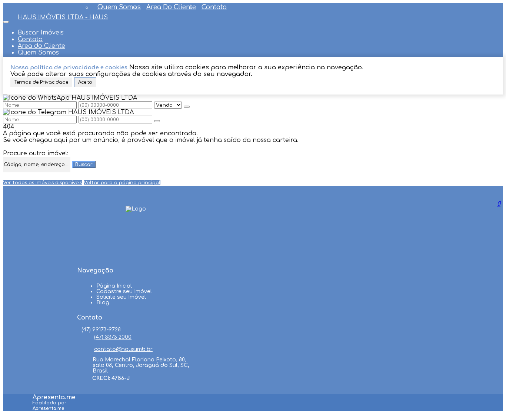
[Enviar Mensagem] (157, 121)
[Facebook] (136, 228)
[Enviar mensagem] (187, 107)
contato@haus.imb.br (123, 349)
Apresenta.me (54, 397)
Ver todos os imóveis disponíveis (42, 182)
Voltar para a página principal (122, 182)
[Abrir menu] (6, 20)
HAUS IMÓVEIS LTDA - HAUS (63, 17)
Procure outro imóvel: (36, 153)
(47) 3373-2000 (113, 337)
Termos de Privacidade (41, 82)
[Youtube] (136, 242)
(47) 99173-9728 (101, 329)
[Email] (136, 256)
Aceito (85, 82)
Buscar (84, 164)
